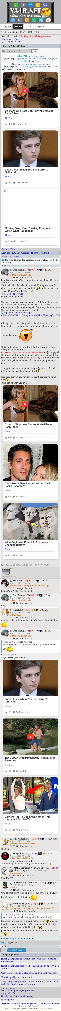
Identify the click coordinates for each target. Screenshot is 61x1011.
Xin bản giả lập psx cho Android (17, 977)
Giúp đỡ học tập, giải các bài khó (29, 66)
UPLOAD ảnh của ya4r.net (30, 56)
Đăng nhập (6, 39)
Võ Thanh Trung (36, 1006)
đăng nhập (15, 938)
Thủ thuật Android (40, 253)
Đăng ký (18, 39)
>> (8, 266)
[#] (37, 269)
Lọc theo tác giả (8, 988)
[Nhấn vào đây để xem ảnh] (30, 314)
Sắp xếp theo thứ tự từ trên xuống (16, 996)
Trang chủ (7, 27)
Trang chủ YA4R (12, 41)
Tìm (35, 51)
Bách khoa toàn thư (31, 64)
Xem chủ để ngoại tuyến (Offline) (17, 990)
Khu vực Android (20, 253)
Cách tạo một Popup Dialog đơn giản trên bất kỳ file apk (29, 973)
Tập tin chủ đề (13, 256)
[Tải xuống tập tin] (13, 294)
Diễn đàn (5, 253)
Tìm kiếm (4, 256)
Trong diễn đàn (8, 993)
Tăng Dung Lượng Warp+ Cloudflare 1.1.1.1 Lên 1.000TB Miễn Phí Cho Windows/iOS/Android (29, 983)
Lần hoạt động (8, 249)
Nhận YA (40, 27)
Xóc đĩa (29, 27)
